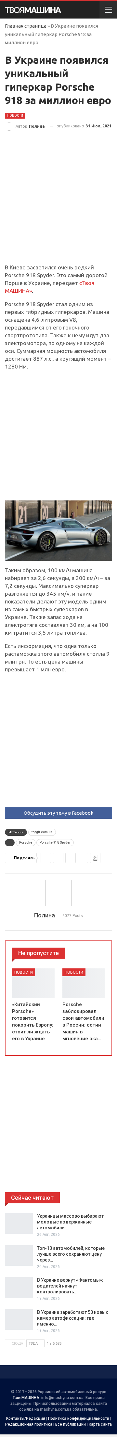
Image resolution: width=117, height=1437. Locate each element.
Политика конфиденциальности (78, 1418)
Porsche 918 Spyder (55, 842)
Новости (15, 115)
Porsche (25, 842)
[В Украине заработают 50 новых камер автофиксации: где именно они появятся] (19, 1319)
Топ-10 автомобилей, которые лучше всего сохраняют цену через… (71, 1254)
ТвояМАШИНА (26, 1397)
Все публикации (70, 1424)
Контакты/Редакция (25, 1418)
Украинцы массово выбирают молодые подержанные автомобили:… (70, 1221)
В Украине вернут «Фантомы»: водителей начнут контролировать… (70, 1285)
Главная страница (25, 26)
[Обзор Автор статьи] (58, 893)
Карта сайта (100, 1424)
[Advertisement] (58, 202)
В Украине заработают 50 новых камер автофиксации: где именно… (72, 1318)
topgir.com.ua (42, 832)
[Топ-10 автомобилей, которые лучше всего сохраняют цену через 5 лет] (19, 1255)
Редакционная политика (28, 1424)
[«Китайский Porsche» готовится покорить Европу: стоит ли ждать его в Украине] (33, 983)
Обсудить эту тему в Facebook (58, 813)
